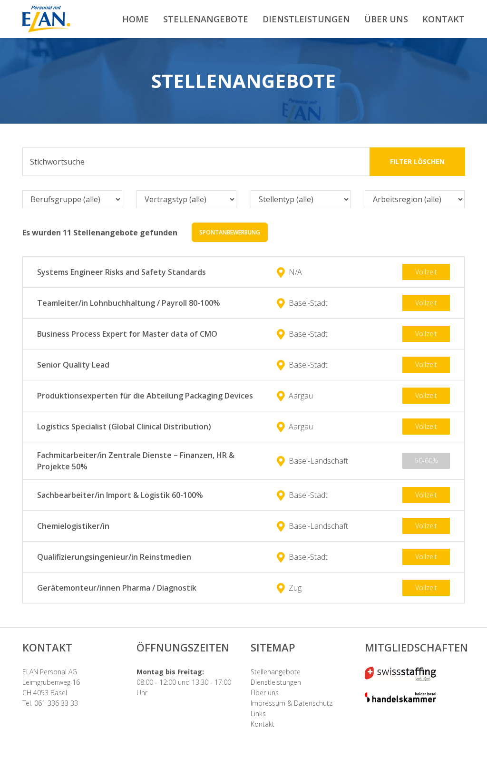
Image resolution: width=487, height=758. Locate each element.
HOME (135, 19)
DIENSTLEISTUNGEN (306, 19)
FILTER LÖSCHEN (417, 161)
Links (258, 713)
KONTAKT (443, 19)
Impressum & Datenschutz (291, 703)
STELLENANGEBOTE (205, 19)
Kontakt (262, 724)
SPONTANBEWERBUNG (229, 232)
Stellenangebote (276, 671)
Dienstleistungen (276, 682)
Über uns (265, 692)
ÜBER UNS (386, 19)
